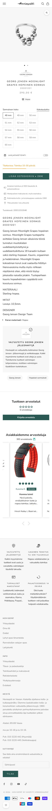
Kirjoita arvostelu (26, 417)
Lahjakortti (8, 647)
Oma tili (6, 628)
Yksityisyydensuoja (11, 680)
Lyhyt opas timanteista (13, 637)
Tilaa (10, 774)
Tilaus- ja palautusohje (13, 666)
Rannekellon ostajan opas (15, 642)
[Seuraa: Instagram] (11, 784)
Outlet (6, 633)
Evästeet (7, 685)
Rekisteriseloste (10, 675)
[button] (24, 523)
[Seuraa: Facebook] (4, 784)
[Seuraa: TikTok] (25, 784)
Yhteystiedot (8, 623)
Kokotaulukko (43, 109)
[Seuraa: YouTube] (18, 784)
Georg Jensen (15, 378)
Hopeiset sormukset (37, 378)
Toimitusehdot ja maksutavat (16, 671)
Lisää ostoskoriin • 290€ (26, 176)
